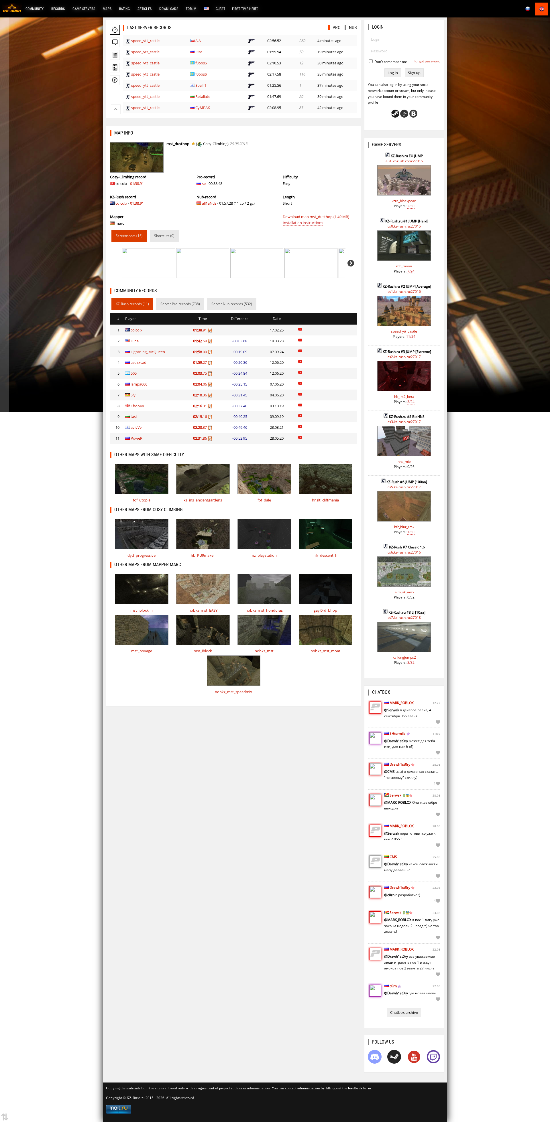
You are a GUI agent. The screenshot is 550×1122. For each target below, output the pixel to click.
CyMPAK (202, 107)
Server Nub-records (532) (231, 303)
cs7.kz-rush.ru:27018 (404, 617)
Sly (133, 395)
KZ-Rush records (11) (132, 303)
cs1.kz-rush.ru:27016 (404, 291)
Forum (191, 9)
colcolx (121, 203)
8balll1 (200, 85)
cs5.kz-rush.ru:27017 (404, 487)
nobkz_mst (264, 650)
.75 (200, 373)
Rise (198, 51)
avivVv (136, 427)
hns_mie (404, 461)
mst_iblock (203, 650)
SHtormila (398, 733)
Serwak (395, 795)
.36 (200, 395)
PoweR (136, 438)
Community (34, 9)
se (204, 183)
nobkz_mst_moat (325, 650)
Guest (220, 9)
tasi (134, 416)
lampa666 (139, 384)
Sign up (414, 72)
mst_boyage (141, 650)
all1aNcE (209, 203)
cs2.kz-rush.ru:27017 (404, 356)
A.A (198, 40)
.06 (200, 384)
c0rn (393, 985)
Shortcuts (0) (164, 235)
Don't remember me (390, 61)
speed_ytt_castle (145, 40)
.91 (200, 330)
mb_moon (404, 266)
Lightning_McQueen (148, 351)
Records (58, 9)
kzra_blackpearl (404, 200)
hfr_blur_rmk (404, 526)
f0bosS (201, 63)
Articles (145, 9)
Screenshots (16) (129, 235)
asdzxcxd (138, 362)
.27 (200, 362)
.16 (200, 416)
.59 (200, 340)
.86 (200, 438)
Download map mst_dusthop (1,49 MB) (316, 216)
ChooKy (137, 405)
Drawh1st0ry (400, 764)
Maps (107, 9)
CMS (393, 856)
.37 (200, 427)
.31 (200, 405)
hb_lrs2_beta (404, 396)
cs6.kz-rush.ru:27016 (404, 552)
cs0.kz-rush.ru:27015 (404, 226)
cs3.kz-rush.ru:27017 (404, 421)
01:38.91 (137, 183)
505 (134, 373)
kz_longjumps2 (404, 657)
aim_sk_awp (404, 592)
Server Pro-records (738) (180, 303)
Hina (135, 340)
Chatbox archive (404, 1012)
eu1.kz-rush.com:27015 (404, 161)
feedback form (359, 1088)
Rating (124, 9)
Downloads (168, 9)
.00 (200, 351)
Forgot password (427, 61)
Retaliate (202, 96)
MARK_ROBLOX (402, 702)
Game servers (83, 9)
